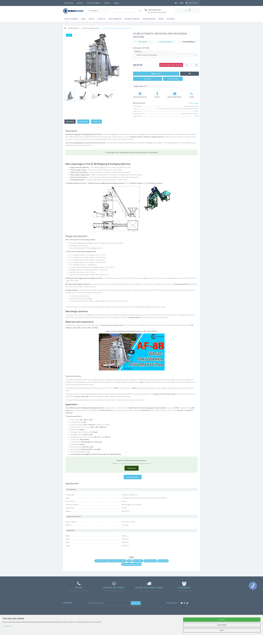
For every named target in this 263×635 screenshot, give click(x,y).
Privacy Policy (68, 3)
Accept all (222, 619)
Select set (138, 51)
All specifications (194, 103)
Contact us (101, 19)
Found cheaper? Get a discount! (171, 65)
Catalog (116, 3)
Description (70, 121)
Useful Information (115, 19)
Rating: (161, 42)
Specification (83, 121)
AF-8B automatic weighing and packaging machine (110, 561)
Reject (222, 630)
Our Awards (171, 19)
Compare (148, 79)
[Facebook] (181, 602)
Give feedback (189, 42)
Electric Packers (137, 561)
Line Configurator (149, 19)
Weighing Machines (150, 561)
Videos (83, 19)
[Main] (65, 28)
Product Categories (71, 19)
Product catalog (173, 79)
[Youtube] (187, 602)
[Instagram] (184, 602)
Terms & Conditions (93, 3)
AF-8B (129, 561)
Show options (8, 626)
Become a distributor (132, 19)
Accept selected (221, 625)
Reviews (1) (96, 121)
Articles (91, 19)
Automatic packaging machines (131, 564)
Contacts (107, 3)
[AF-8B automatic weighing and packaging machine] (97, 61)
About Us (80, 3)
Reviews (161, 19)
